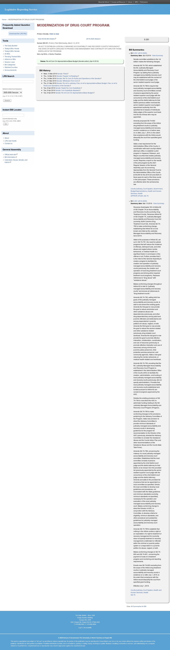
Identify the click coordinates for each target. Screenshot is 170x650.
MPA (136, 2)
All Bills (7, 54)
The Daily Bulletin (11, 45)
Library (130, 2)
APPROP (134, 196)
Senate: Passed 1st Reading (68, 76)
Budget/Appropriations (139, 191)
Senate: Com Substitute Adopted (67, 90)
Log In (80, 627)
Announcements (10, 70)
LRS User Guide (10, 141)
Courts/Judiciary (136, 188)
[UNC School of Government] (49, 2)
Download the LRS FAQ (17, 33)
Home (4, 19)
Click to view (54, 34)
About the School (103, 2)
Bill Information (11, 157)
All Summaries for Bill (138, 606)
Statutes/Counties (11, 67)
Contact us (8, 143)
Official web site (11, 154)
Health (140, 193)
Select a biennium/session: (12, 89)
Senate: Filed (62, 73)
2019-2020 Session (93, 39)
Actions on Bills (10, 59)
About (7, 138)
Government (158, 188)
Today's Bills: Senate (12, 51)
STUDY (140, 196)
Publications (144, 2)
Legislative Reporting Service (21, 9)
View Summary (157, 55)
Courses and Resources (118, 2)
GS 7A (146, 196)
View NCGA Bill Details (47, 39)
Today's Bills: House (12, 48)
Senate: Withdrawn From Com (68, 81)
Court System (148, 188)
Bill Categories (10, 64)
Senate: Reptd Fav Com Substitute (68, 88)
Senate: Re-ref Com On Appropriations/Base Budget (75, 93)
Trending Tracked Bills (13, 56)
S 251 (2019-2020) (140, 53)
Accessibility (88, 627)
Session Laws (10, 62)
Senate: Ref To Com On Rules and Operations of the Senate (79, 78)
